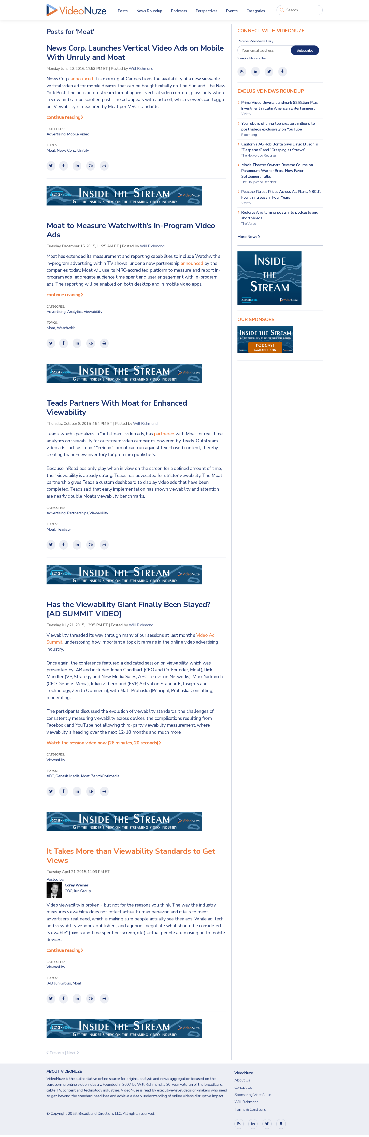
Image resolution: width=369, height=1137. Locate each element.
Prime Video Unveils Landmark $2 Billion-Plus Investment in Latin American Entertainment (279, 108)
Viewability (93, 311)
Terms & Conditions (250, 1109)
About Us (242, 1080)
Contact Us (243, 1087)
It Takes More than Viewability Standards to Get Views (131, 856)
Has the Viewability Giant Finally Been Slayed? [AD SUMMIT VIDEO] (128, 609)
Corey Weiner (76, 885)
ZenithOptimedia (105, 776)
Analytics (74, 311)
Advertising (56, 134)
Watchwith (66, 327)
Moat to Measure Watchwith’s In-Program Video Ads (131, 230)
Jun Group (62, 983)
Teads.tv (64, 529)
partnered (164, 434)
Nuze (76, 10)
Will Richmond (141, 68)
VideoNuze (243, 1072)
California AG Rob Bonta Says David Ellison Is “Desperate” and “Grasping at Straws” (279, 150)
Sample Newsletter (251, 58)
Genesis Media (67, 776)
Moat (51, 150)
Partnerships (77, 513)
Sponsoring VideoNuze (252, 1094)
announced (81, 79)
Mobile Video (78, 134)
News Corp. (66, 150)
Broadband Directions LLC (99, 1113)
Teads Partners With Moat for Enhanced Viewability (117, 408)
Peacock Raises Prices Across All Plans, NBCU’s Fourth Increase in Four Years (281, 197)
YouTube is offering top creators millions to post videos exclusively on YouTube (278, 129)
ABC (50, 776)
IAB (50, 983)
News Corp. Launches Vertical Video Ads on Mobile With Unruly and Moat (135, 53)
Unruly (83, 150)
